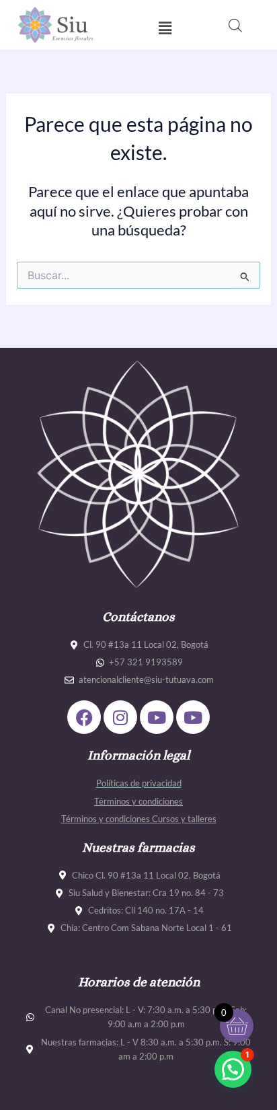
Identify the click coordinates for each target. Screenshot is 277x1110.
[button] (164, 27)
